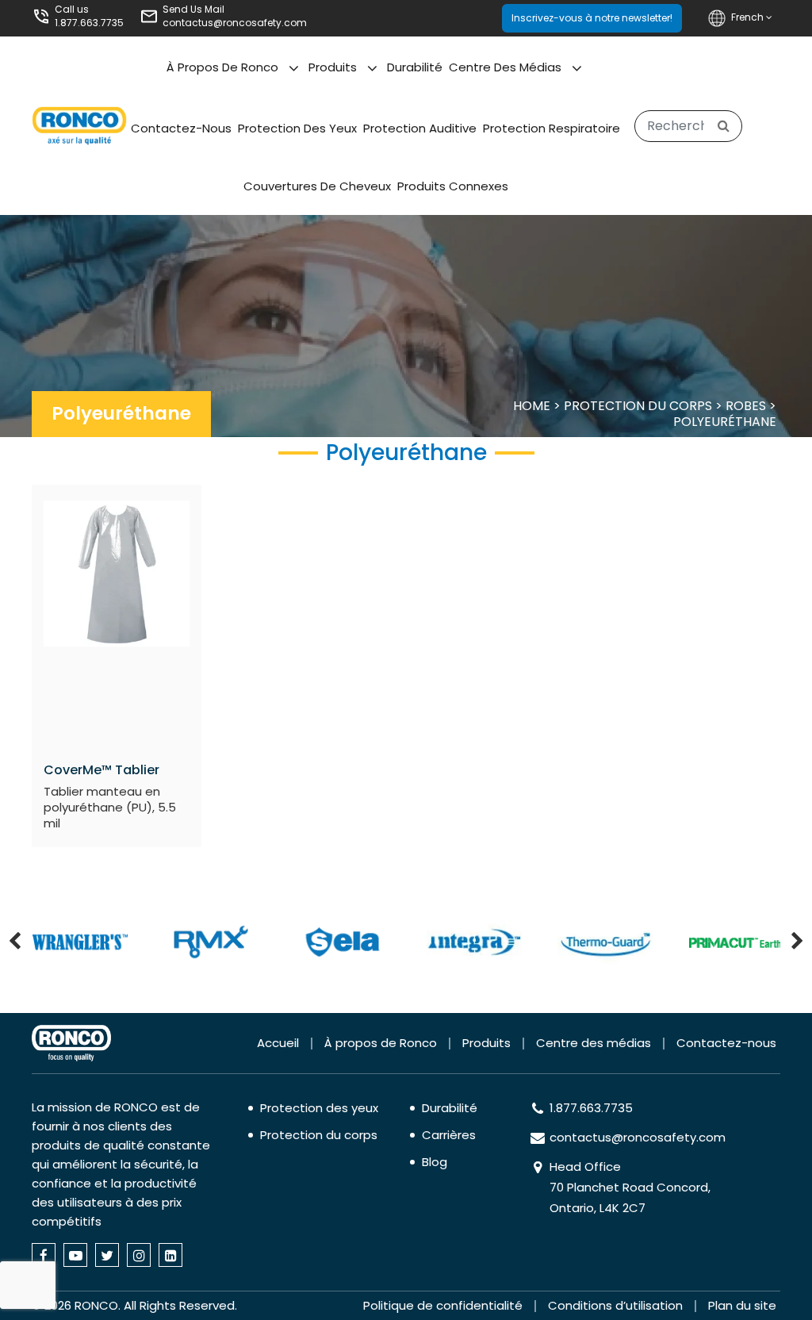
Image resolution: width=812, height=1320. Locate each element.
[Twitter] (107, 1255)
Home (531, 406)
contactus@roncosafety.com (235, 22)
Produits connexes (452, 186)
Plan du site (742, 1305)
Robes (746, 406)
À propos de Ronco (222, 67)
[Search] (723, 126)
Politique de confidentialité (443, 1305)
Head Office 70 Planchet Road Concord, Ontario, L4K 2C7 (630, 1187)
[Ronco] (71, 1043)
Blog (434, 1161)
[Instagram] (139, 1255)
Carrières (449, 1134)
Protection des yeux (297, 128)
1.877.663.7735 (89, 22)
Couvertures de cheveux (317, 186)
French (748, 17)
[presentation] (14, 942)
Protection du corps (638, 406)
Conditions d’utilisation (615, 1305)
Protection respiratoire (551, 128)
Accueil (278, 1042)
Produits (332, 67)
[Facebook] (44, 1255)
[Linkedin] (170, 1255)
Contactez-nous (181, 128)
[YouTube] (75, 1255)
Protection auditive (420, 128)
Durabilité (414, 67)
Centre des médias (505, 67)
